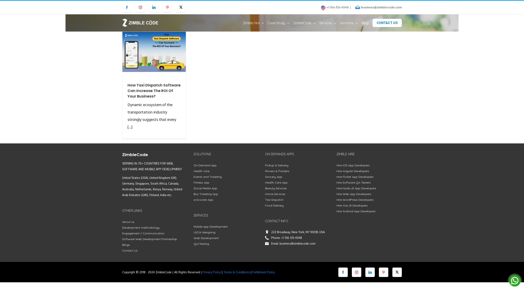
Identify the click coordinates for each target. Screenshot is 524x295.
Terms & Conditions (237, 272)
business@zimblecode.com (381, 7)
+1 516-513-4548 (291, 237)
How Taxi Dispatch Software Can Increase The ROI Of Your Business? (154, 91)
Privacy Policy (212, 272)
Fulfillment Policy (263, 272)
